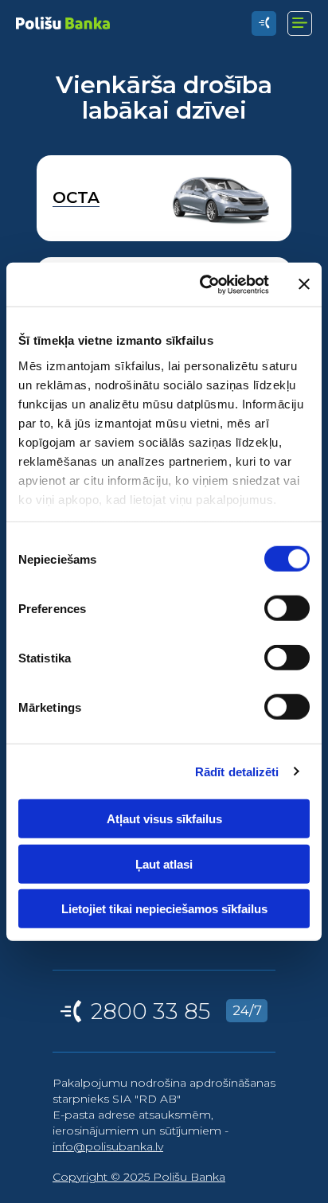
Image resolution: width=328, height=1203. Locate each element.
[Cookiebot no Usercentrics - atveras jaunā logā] (203, 284)
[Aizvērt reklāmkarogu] (304, 284)
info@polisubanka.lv (108, 1146)
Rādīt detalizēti (237, 771)
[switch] (287, 608)
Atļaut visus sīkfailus (164, 819)
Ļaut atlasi (164, 863)
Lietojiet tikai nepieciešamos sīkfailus (164, 909)
